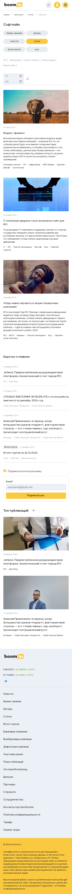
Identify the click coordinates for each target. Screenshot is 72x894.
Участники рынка (13, 754)
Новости (14, 41)
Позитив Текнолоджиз (22, 247)
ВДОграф (14, 458)
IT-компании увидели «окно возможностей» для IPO (33, 222)
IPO (24, 164)
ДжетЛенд (13, 381)
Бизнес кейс (9, 65)
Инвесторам (48, 60)
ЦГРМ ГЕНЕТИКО (10, 338)
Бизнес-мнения (14, 33)
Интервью (7, 437)
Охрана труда (11, 829)
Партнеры (9, 784)
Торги (5, 458)
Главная (6, 15)
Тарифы (7, 822)
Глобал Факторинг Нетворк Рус (16, 406)
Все (37, 49)
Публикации (19, 15)
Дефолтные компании (16, 746)
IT (4, 247)
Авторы (37, 33)
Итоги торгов (14, 49)
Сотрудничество (13, 799)
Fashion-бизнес (31, 60)
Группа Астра (18, 167)
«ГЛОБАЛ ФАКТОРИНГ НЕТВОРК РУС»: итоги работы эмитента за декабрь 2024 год (36, 398)
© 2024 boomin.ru (12, 844)
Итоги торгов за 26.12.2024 (20, 452)
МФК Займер (48, 164)
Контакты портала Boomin (18, 807)
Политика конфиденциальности (21, 814)
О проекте (9, 791)
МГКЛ (11, 335)
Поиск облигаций (13, 761)
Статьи (31, 15)
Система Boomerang (15, 769)
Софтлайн (61, 164)
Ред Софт (38, 247)
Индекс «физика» (14, 133)
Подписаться (35, 495)
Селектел (7, 250)
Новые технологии (28, 458)
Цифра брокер (34, 164)
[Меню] (65, 5)
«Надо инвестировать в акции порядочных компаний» (30, 304)
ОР (4, 60)
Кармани (20, 335)
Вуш (46, 247)
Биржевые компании (15, 731)
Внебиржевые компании (17, 739)
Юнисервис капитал (12, 164)
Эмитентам (14, 60)
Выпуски (8, 776)
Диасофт (6, 167)
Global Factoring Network (42, 406)
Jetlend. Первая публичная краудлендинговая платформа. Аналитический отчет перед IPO (33, 374)
